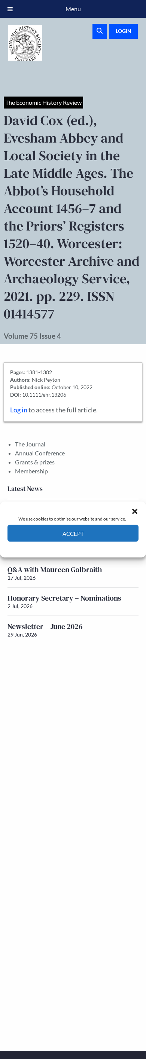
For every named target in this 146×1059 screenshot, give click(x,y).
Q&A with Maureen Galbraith (54, 569)
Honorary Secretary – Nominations (64, 598)
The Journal (30, 444)
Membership (31, 470)
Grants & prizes (35, 462)
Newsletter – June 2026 (45, 626)
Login (123, 31)
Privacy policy (86, 547)
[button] (135, 511)
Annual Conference (40, 453)
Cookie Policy (55, 547)
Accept (73, 533)
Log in (18, 410)
